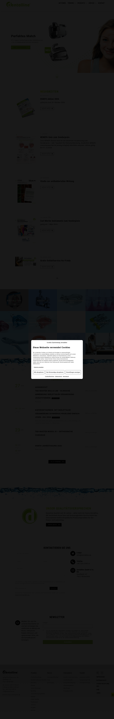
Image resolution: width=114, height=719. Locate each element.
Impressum (66, 376)
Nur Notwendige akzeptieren (54, 372)
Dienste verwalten (39, 367)
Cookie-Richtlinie (49, 376)
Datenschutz (36, 363)
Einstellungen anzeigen (73, 372)
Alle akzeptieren (39, 372)
